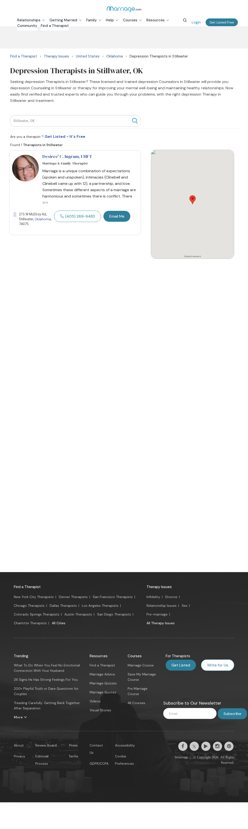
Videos (95, 701)
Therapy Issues (159, 586)
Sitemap (181, 757)
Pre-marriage (157, 614)
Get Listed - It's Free (65, 136)
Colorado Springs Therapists (36, 614)
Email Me (116, 216)
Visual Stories (100, 710)
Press (73, 745)
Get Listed (180, 665)
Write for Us (217, 665)
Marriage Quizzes (103, 683)
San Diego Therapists (114, 614)
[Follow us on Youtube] (205, 746)
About (19, 745)
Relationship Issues (162, 605)
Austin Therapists (78, 614)
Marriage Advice (102, 674)
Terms (73, 756)
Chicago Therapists (29, 605)
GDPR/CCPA (99, 763)
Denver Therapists (73, 597)
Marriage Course (141, 665)
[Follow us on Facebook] (182, 746)
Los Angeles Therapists (100, 605)
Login (196, 22)
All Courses (136, 703)
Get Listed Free (221, 22)
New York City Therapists (34, 597)
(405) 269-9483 (80, 216)
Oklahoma (43, 219)
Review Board (46, 745)
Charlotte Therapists (30, 623)
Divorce (171, 597)
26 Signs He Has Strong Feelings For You (46, 679)
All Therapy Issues (161, 623)
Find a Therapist (27, 586)
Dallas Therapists (63, 605)
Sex (184, 605)
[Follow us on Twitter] (194, 746)
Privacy (19, 756)
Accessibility (125, 745)
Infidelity (153, 597)
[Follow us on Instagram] (217, 746)
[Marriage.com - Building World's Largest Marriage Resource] (124, 9)
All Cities (58, 623)
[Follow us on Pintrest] (228, 746)
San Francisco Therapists (113, 597)
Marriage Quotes (103, 692)
